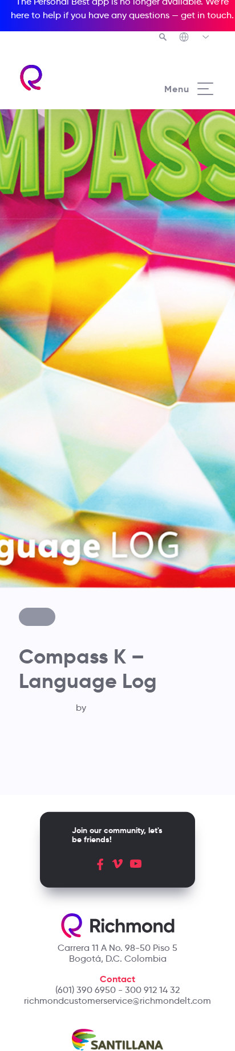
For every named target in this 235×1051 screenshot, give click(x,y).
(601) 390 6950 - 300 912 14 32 (117, 989)
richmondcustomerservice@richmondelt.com (117, 1000)
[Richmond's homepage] (68, 77)
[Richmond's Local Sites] (195, 38)
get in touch (206, 15)
